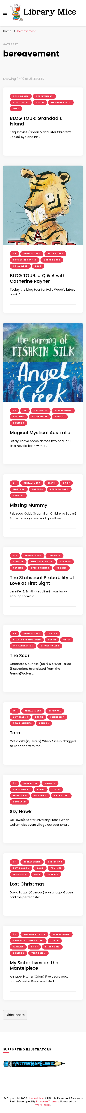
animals (50, 783)
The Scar (20, 655)
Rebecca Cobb (59, 489)
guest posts (52, 260)
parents (37, 489)
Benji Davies (21, 96)
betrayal (55, 711)
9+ (25, 410)
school (60, 416)
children (54, 555)
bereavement (44, 96)
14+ (15, 555)
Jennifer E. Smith (42, 561)
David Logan (21, 868)
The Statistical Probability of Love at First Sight (42, 580)
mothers (19, 489)
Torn (15, 733)
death (40, 102)
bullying (19, 416)
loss (16, 108)
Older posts (15, 1014)
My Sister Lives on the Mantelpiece (34, 965)
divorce (18, 561)
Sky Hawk (21, 811)
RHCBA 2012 (61, 795)
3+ (14, 483)
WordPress (42, 1105)
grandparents (61, 102)
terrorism (38, 953)
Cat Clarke (20, 717)
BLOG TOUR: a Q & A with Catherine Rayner (38, 278)
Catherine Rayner (24, 260)
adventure (30, 783)
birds (40, 789)
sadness (18, 495)
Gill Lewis (40, 795)
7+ (14, 253)
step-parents (40, 568)
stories (61, 568)
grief (66, 483)
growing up (40, 416)
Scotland (19, 802)
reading (18, 568)
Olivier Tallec (49, 646)
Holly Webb (20, 266)
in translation (23, 646)
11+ (14, 862)
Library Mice (36, 1098)
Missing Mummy (28, 505)
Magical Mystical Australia (40, 433)
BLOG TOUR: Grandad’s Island (36, 121)
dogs (40, 868)
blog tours (21, 102)
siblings (18, 423)
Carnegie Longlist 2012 (28, 940)
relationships (22, 723)
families (56, 868)
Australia (40, 410)
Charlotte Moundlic (27, 640)
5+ (14, 633)
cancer (52, 633)
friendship (57, 717)
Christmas (55, 862)
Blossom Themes (47, 1101)
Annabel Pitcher (34, 934)
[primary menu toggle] (5, 13)
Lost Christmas (27, 884)
